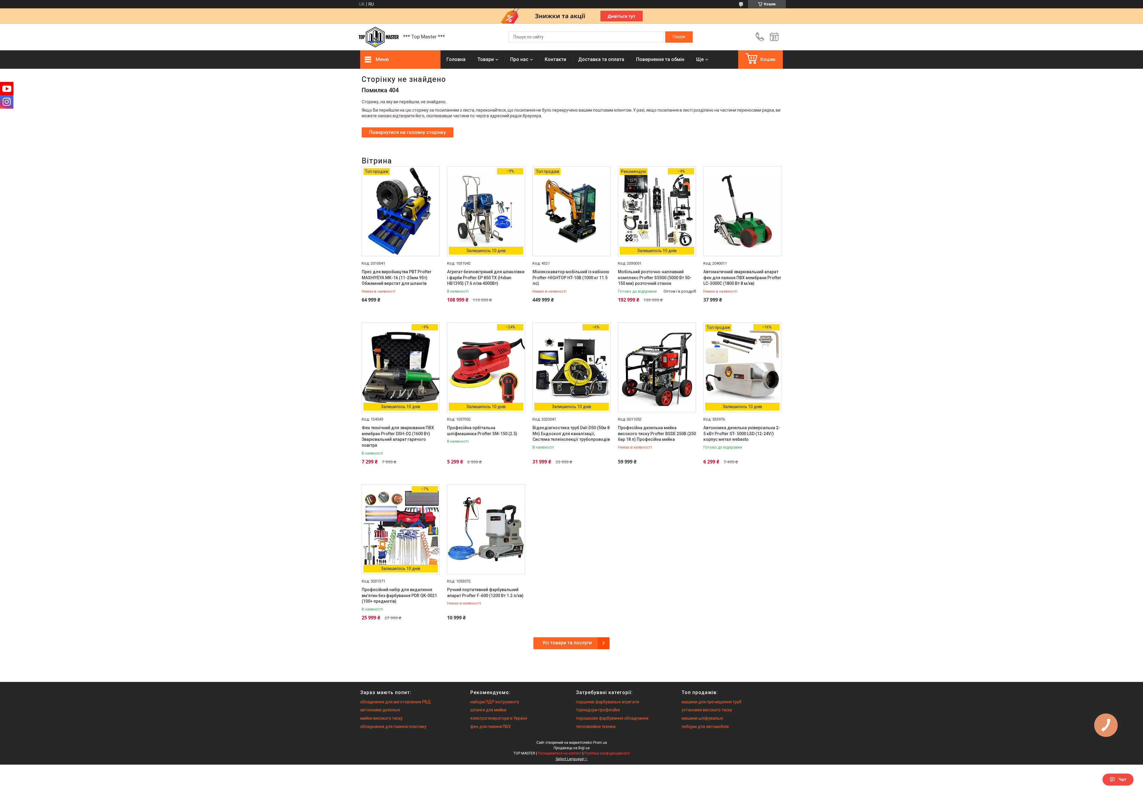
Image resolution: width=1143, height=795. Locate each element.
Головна (456, 59)
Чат (1122, 779)
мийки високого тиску (381, 718)
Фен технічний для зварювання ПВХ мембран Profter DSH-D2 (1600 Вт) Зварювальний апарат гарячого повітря (398, 436)
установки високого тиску (707, 709)
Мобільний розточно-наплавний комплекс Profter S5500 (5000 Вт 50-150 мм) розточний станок (654, 277)
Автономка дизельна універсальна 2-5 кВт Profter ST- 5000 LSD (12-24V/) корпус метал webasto (741, 433)
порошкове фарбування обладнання (612, 718)
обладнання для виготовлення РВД (395, 701)
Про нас (519, 59)
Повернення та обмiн (660, 59)
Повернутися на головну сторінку (407, 132)
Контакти (555, 59)
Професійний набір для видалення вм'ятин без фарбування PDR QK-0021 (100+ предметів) (399, 595)
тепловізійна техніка (596, 726)
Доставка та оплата (601, 59)
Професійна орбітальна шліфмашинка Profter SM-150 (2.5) (482, 430)
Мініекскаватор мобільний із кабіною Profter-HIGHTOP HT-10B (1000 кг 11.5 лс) (571, 277)
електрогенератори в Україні (498, 718)
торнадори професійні (598, 709)
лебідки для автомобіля (705, 726)
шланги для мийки (488, 709)
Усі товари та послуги (567, 643)
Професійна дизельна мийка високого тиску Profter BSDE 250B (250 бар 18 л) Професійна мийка (657, 433)
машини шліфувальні (702, 718)
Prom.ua (600, 743)
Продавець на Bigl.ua (572, 748)
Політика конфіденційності (607, 753)
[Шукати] (679, 37)
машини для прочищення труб (711, 701)
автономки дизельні (380, 709)
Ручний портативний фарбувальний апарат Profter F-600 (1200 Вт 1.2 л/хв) (485, 592)
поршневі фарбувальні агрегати (607, 701)
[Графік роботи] (774, 37)
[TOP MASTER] (379, 37)
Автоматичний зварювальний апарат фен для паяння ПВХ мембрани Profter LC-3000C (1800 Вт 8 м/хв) (742, 277)
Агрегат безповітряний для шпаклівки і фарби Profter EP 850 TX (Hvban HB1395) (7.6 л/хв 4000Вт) (485, 277)
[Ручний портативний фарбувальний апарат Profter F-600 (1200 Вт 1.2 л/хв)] (486, 529)
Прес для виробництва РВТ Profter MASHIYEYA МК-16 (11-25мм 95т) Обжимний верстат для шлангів (397, 277)
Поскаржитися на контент (560, 753)
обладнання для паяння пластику (393, 726)
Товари (485, 59)
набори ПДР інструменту (494, 701)
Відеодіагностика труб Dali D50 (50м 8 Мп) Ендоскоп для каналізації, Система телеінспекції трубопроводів (571, 433)
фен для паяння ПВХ (490, 726)
